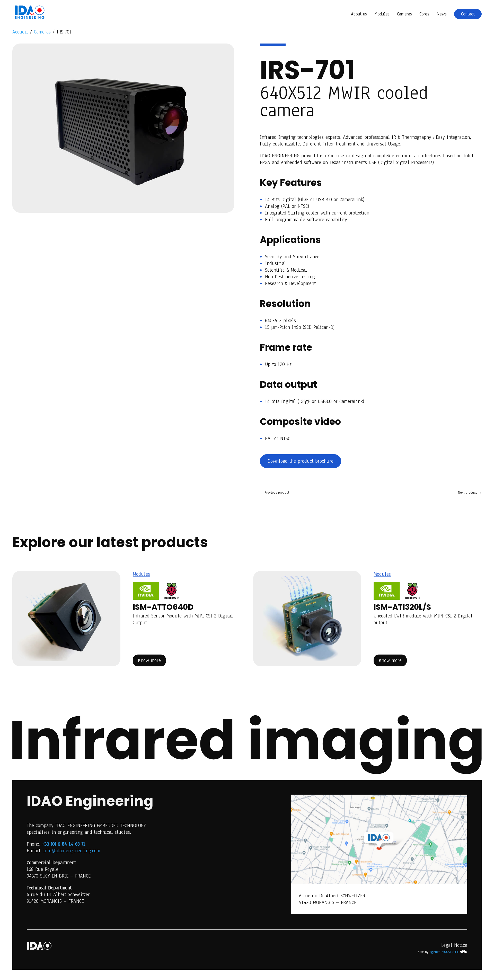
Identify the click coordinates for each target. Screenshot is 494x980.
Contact (468, 14)
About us (359, 14)
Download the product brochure (300, 461)
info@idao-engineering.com (71, 850)
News (442, 14)
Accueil (20, 32)
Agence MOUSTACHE (445, 952)
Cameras (404, 14)
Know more (149, 660)
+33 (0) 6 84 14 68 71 (63, 844)
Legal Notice (454, 945)
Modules (382, 14)
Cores (424, 14)
